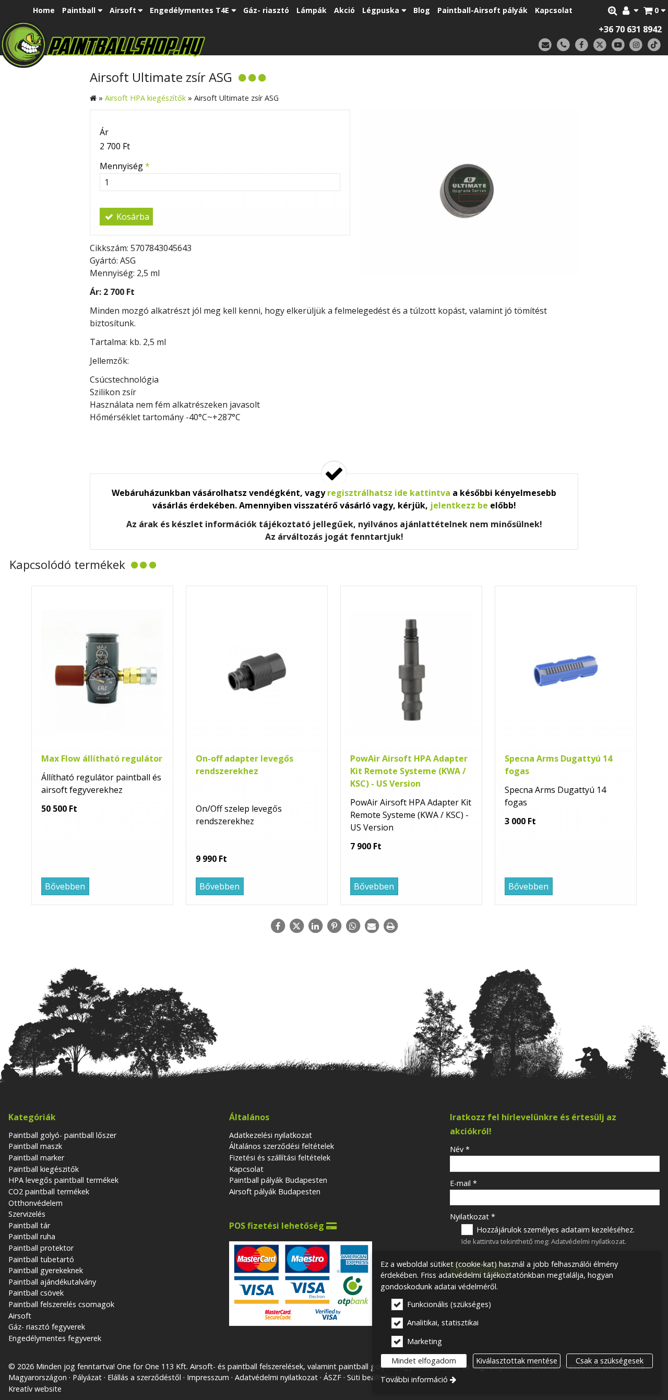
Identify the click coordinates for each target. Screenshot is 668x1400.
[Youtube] (618, 45)
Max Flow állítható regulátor (101, 758)
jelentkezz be (459, 505)
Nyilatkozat (472, 1216)
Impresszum (208, 1377)
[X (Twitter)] (599, 45)
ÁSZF (332, 1377)
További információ (414, 1379)
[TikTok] (654, 45)
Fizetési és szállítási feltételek (279, 1157)
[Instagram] (635, 45)
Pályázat (87, 1377)
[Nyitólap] (176, 44)
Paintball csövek (36, 1293)
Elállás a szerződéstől (144, 1377)
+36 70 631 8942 (630, 29)
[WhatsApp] (352, 926)
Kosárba (131, 216)
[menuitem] (654, 10)
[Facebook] (581, 45)
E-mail (463, 1183)
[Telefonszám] (563, 45)
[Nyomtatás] (390, 926)
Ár (104, 132)
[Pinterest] (334, 926)
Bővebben (65, 886)
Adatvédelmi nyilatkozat (588, 1241)
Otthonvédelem (35, 1203)
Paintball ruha (31, 1236)
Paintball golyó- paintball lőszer (62, 1135)
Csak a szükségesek (609, 1361)
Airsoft (19, 1316)
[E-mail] (545, 45)
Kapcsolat (246, 1169)
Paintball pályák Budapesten (278, 1180)
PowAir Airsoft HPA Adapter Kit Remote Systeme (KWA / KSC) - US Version (409, 771)
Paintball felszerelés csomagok (61, 1304)
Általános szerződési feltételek (281, 1146)
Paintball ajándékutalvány (52, 1282)
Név (460, 1149)
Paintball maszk (35, 1146)
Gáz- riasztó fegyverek (46, 1327)
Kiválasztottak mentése (516, 1361)
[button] (654, 10)
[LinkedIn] (315, 926)
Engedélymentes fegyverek (54, 1338)
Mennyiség (125, 166)
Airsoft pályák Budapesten (274, 1191)
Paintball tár (29, 1225)
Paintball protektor (41, 1248)
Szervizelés (26, 1214)
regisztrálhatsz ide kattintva (388, 493)
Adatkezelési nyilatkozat (270, 1135)
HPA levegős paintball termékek (63, 1180)
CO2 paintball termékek (48, 1191)
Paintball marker (36, 1157)
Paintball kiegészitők (43, 1169)
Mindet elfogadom (423, 1361)
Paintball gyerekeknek (45, 1270)
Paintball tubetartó (41, 1259)
